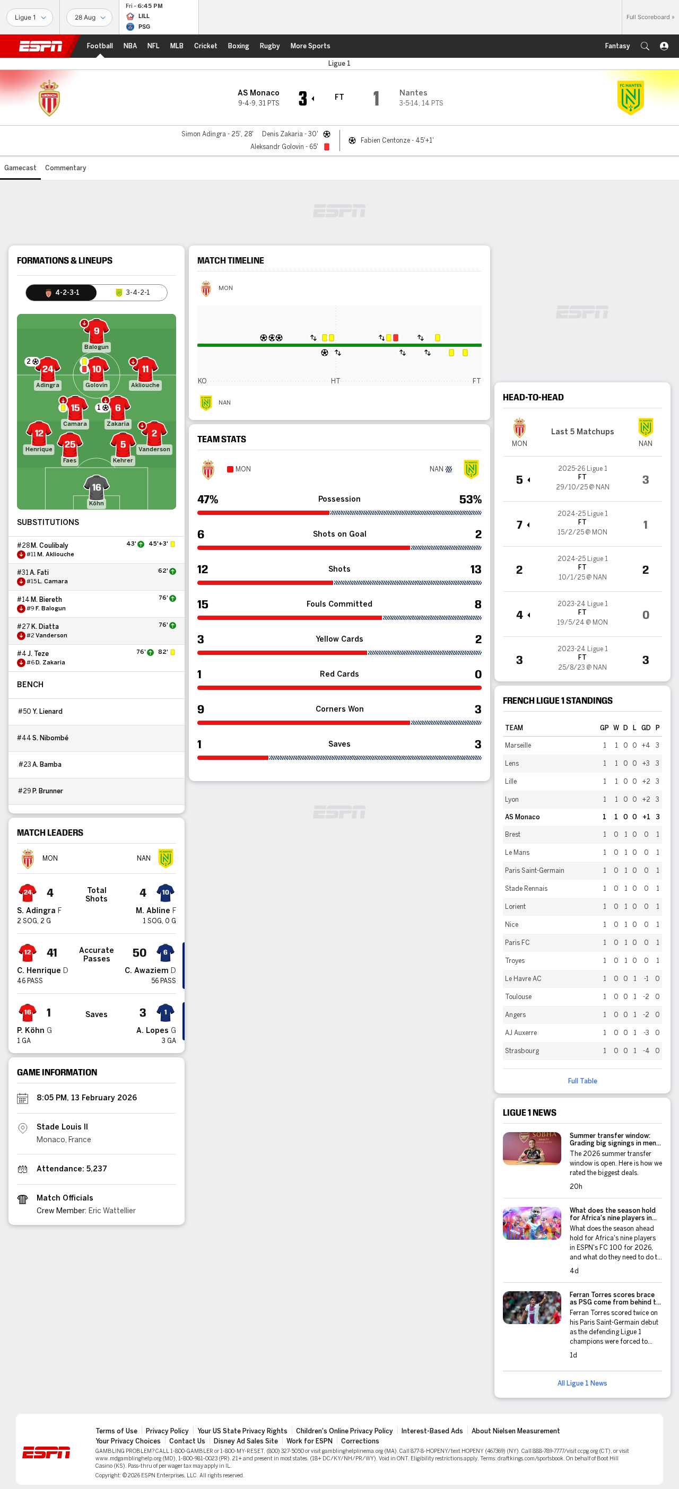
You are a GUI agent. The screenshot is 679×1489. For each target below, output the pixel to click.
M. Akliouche (55, 554)
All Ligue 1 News (582, 1383)
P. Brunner (47, 791)
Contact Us (187, 1441)
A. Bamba (47, 764)
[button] (645, 46)
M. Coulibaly (49, 545)
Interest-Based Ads (432, 1431)
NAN (225, 403)
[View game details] (582, 479)
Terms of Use (116, 1431)
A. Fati (39, 572)
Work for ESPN (309, 1441)
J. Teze (38, 654)
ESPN (41, 46)
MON (226, 288)
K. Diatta (45, 626)
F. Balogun (51, 609)
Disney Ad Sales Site (246, 1441)
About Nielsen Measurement (516, 1431)
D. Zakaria (50, 663)
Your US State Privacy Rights (242, 1431)
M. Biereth (46, 599)
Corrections (360, 1441)
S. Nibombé (50, 738)
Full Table (582, 1081)
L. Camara (53, 582)
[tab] (61, 293)
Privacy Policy (167, 1431)
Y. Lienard (47, 711)
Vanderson (51, 636)
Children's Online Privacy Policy (344, 1431)
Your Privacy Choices (128, 1441)
